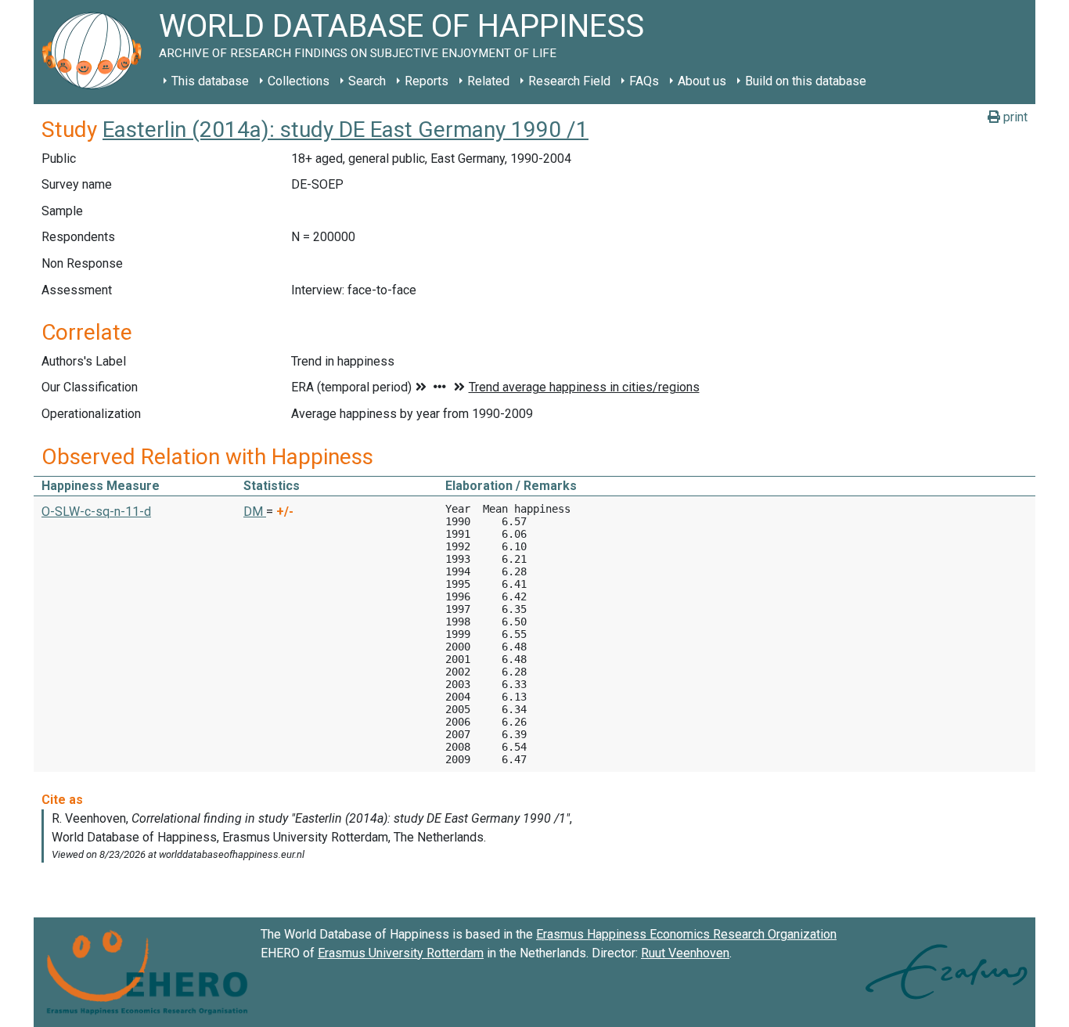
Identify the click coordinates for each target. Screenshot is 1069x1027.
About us (702, 81)
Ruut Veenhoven (685, 953)
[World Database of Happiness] (96, 52)
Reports (426, 81)
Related (488, 81)
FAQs (644, 81)
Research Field (569, 81)
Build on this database (805, 81)
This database (210, 81)
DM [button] (254, 511)
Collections (298, 81)
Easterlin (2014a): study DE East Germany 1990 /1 (345, 129)
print (1014, 117)
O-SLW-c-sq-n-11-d (96, 511)
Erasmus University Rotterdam (401, 953)
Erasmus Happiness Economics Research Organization (686, 934)
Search (367, 81)
